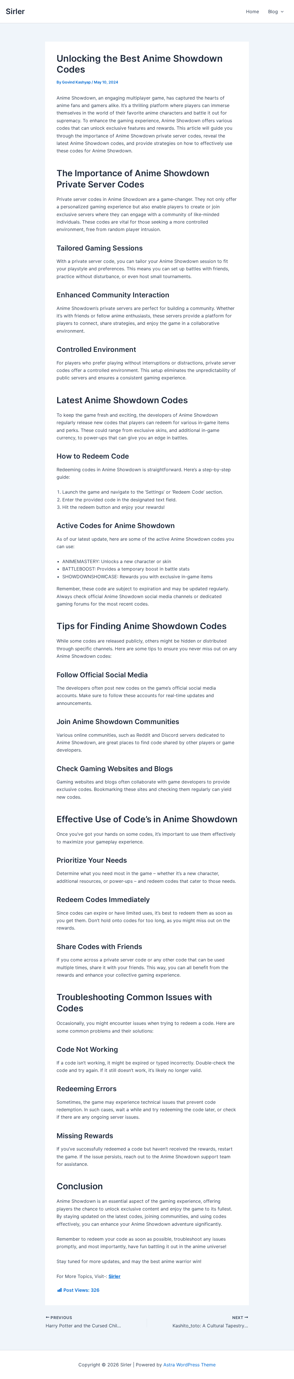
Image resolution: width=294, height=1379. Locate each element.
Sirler (15, 11)
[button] (281, 11)
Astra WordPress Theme (189, 1365)
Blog (273, 11)
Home (252, 11)
